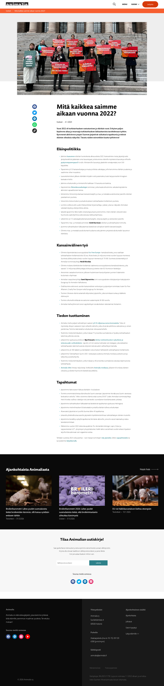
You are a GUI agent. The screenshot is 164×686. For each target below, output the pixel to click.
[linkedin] (14, 636)
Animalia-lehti (66, 368)
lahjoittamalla (72, 441)
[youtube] (27, 636)
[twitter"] (79, 581)
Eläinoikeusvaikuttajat (79, 187)
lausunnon (71, 156)
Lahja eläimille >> (132, 633)
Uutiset (8, 11)
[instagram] (21, 636)
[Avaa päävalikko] (125, 4)
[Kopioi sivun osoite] (34, 130)
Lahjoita (150, 4)
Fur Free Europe (94, 252)
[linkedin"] (85, 581)
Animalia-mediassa (101, 368)
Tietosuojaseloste (111, 668)
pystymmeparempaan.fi (69, 162)
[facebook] (8, 636)
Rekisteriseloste (95, 668)
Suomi (134, 4)
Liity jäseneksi (106, 438)
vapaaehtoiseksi (122, 438)
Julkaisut (129, 621)
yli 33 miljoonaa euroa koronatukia (106, 323)
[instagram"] (91, 581)
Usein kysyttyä (131, 627)
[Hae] (114, 4)
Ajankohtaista (131, 615)
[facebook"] (73, 581)
